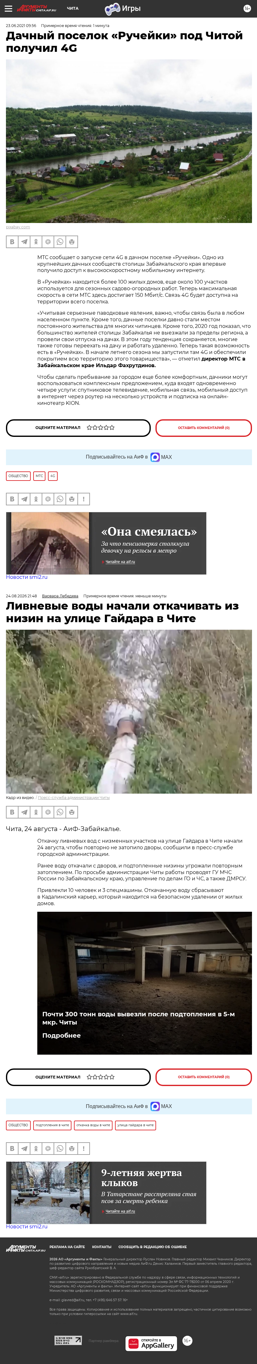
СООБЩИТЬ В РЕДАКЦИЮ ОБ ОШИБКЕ (152, 1247)
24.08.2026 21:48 (21, 596)
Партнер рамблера (103, 1341)
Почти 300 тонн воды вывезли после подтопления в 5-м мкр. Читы (138, 1018)
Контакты (101, 1247)
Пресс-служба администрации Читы (74, 797)
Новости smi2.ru (27, 577)
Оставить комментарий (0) (204, 428)
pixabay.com (18, 227)
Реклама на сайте (67, 1247)
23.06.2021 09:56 (21, 25)
